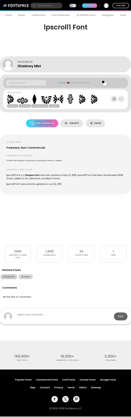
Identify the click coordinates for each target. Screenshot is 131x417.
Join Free (121, 5)
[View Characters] (114, 99)
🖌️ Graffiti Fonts (86, 15)
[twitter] (65, 399)
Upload (89, 5)
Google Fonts (108, 379)
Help (32, 387)
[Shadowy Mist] (10, 64)
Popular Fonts (23, 379)
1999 (17, 251)
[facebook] (54, 399)
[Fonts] (16, 5)
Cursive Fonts (88, 379)
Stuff (123, 15)
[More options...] (121, 99)
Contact (45, 387)
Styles (21, 15)
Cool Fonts (68, 379)
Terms (71, 387)
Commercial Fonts (47, 379)
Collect (74, 123)
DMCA (82, 387)
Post (121, 316)
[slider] (68, 83)
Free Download (45, 123)
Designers (108, 15)
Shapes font (32, 175)
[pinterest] (76, 399)
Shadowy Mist (29, 66)
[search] (46, 5)
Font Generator (61, 15)
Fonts (8, 15)
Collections (38, 15)
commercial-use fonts (67, 360)
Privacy (58, 387)
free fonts (22, 360)
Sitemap (96, 387)
